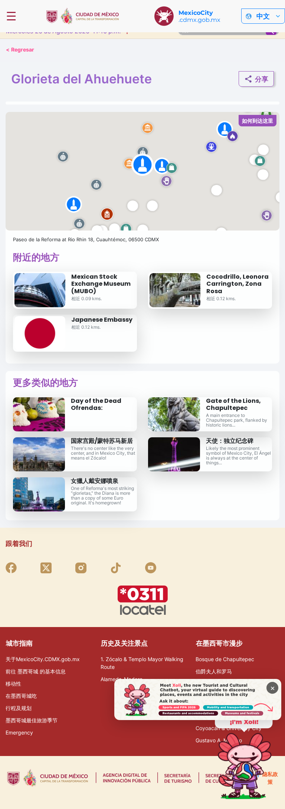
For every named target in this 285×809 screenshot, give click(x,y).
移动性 (13, 683)
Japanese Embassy (101, 319)
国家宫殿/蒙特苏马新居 (102, 441)
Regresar (20, 49)
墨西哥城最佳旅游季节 (32, 720)
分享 (261, 79)
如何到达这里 (257, 120)
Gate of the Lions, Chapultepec (233, 404)
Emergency (19, 732)
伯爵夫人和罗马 (214, 671)
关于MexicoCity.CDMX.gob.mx (43, 659)
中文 (263, 16)
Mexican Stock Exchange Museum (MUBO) (101, 283)
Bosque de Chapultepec (225, 659)
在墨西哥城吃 (21, 696)
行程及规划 (19, 708)
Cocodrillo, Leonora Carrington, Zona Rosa (237, 283)
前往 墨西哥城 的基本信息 (36, 671)
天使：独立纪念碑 (229, 441)
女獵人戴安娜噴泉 (94, 481)
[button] (142, 171)
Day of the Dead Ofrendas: (96, 404)
